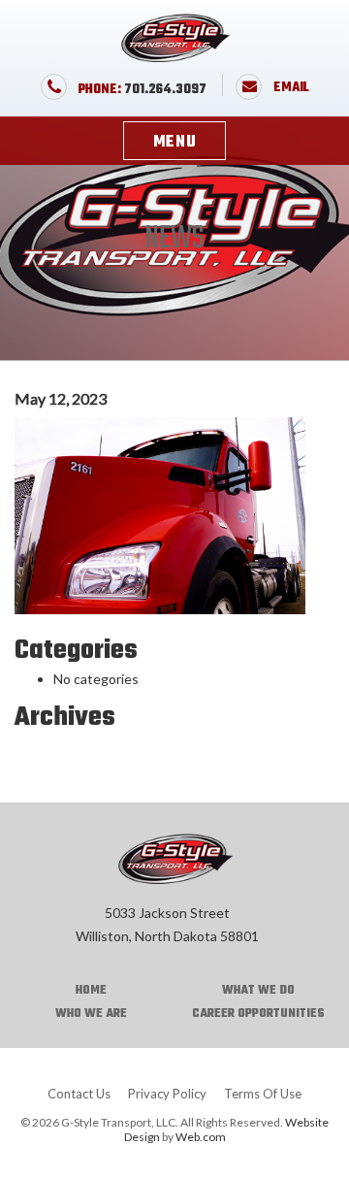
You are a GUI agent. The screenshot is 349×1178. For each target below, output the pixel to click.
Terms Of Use (262, 1093)
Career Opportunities (258, 1014)
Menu (175, 142)
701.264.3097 (142, 90)
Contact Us (79, 1093)
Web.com (200, 1136)
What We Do (258, 990)
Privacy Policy (167, 1093)
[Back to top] (317, 1142)
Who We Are (91, 1014)
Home (91, 990)
